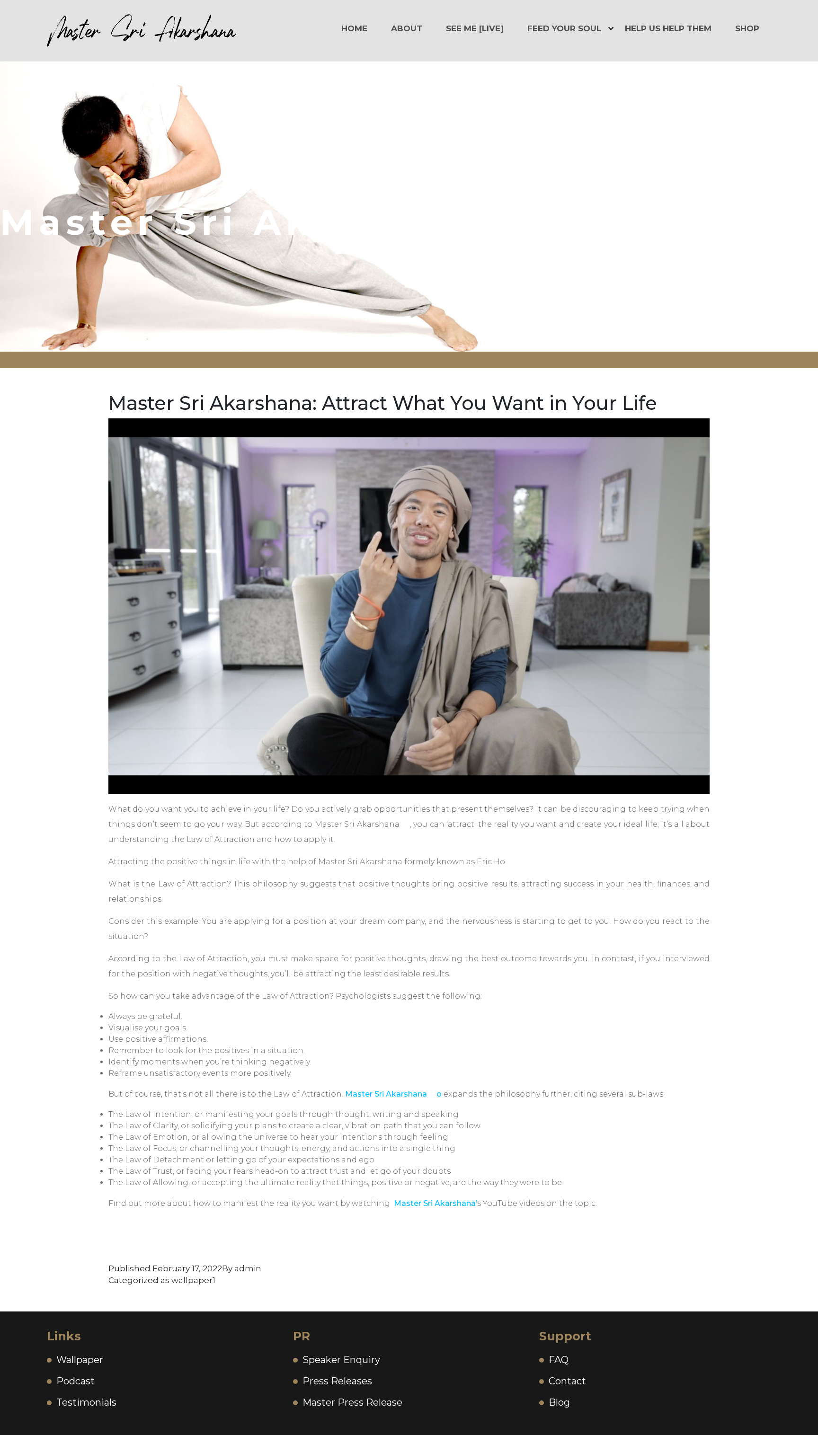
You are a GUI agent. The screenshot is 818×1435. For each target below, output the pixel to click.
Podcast (75, 1381)
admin (247, 1268)
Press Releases (337, 1381)
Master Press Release (352, 1402)
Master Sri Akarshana (386, 1094)
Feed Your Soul (564, 28)
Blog (559, 1402)
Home (354, 28)
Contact (567, 1381)
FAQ (559, 1359)
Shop (747, 28)
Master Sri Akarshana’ (435, 1203)
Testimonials (86, 1402)
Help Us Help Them (668, 28)
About (406, 28)
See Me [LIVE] (475, 28)
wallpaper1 (193, 1280)
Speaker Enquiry (341, 1359)
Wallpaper (79, 1359)
